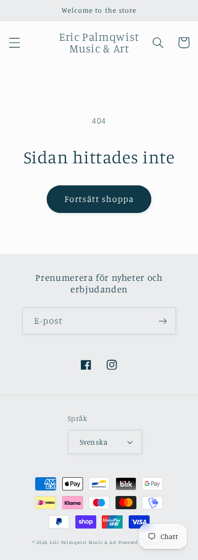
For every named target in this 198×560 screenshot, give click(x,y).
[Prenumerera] (162, 320)
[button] (14, 42)
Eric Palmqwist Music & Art (83, 542)
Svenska (93, 442)
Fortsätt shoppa (99, 199)
